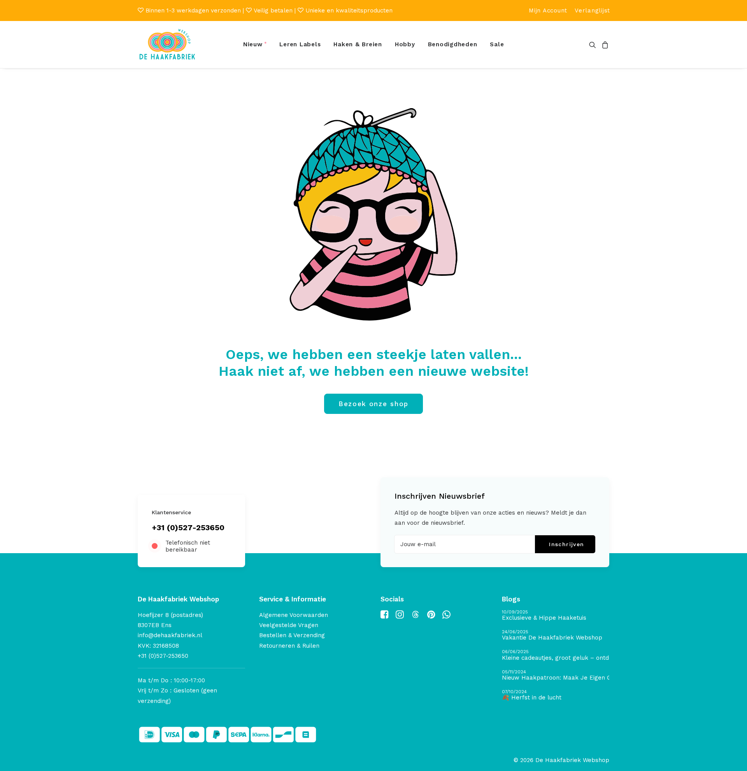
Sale (497, 44)
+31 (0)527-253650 (188, 527)
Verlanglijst (592, 10)
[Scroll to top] (732, 755)
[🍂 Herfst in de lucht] (555, 695)
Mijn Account (548, 10)
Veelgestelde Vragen (288, 625)
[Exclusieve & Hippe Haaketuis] (555, 615)
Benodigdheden (452, 44)
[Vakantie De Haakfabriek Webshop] (555, 635)
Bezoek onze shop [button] (373, 404)
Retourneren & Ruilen (289, 645)
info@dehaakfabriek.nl (170, 635)
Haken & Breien (357, 44)
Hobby (405, 44)
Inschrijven (566, 544)
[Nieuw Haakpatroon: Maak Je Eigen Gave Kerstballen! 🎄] (555, 675)
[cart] (604, 44)
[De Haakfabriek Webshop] (167, 44)
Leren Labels (300, 44)
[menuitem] (548, 10)
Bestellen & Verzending (292, 635)
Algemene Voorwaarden (293, 615)
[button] (594, 44)
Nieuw (253, 44)
